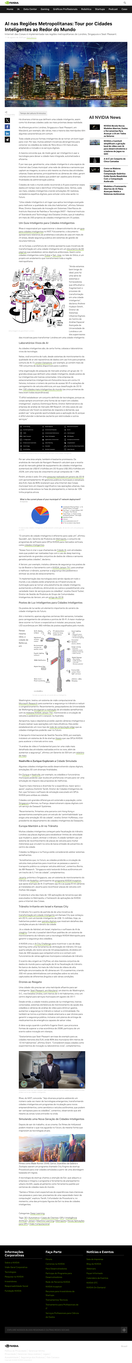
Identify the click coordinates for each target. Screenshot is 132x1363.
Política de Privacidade (15, 1350)
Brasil (124, 1346)
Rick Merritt (31, 37)
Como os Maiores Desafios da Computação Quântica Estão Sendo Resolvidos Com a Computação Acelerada (115, 175)
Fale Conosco (53, 1357)
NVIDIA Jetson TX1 (61, 567)
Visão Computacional (39, 1224)
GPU (62, 1217)
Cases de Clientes (49, 1217)
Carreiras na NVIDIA (55, 1264)
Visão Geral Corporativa (16, 1267)
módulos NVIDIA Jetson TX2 (39, 712)
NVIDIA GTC (92, 1282)
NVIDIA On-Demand (95, 1287)
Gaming (45, 9)
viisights (23, 932)
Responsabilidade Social (16, 1286)
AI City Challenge (43, 943)
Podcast (113, 9)
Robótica (86, 9)
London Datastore (43, 362)
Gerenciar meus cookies (29, 1354)
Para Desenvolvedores (56, 1268)
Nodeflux (34, 880)
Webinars (91, 1268)
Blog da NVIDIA (93, 1264)
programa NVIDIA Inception (68, 880)
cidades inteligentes (34, 545)
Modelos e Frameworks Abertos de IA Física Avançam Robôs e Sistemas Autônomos (115, 190)
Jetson (31, 1220)
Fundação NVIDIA (13, 1290)
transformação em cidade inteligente (37, 915)
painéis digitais (49, 921)
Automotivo (34, 1217)
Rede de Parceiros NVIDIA (58, 1282)
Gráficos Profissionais (65, 9)
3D (25, 1217)
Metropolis (61, 539)
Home (10, 9)
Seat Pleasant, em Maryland (43, 990)
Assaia (58, 738)
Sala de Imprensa (94, 1259)
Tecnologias (10, 1272)
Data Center (30, 9)
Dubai (47, 255)
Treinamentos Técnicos (57, 1300)
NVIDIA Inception (54, 1286)
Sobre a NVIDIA (12, 1262)
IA (18, 9)
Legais (46, 1354)
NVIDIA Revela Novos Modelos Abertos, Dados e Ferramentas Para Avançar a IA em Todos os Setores (116, 130)
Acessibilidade (12, 1357)
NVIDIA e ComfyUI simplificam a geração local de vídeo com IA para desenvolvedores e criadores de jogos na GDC (115, 147)
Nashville (36, 774)
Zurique (26, 774)
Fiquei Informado (94, 1273)
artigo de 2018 (56, 597)
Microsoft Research (28, 703)
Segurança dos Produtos (32, 1357)
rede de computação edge (62, 727)
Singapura (24, 803)
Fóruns (49, 1259)
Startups (100, 9)
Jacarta (22, 877)
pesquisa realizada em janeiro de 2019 (65, 476)
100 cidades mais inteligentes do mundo (42, 389)
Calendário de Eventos (97, 1278)
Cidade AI (61, 550)
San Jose (57, 255)
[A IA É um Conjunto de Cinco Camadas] (95, 160)
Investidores (11, 1281)
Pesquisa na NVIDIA (14, 1276)
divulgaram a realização (45, 709)
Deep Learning (37, 1213)
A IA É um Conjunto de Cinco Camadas (115, 160)
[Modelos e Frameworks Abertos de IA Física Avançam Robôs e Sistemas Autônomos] (95, 187)
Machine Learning (45, 1220)
